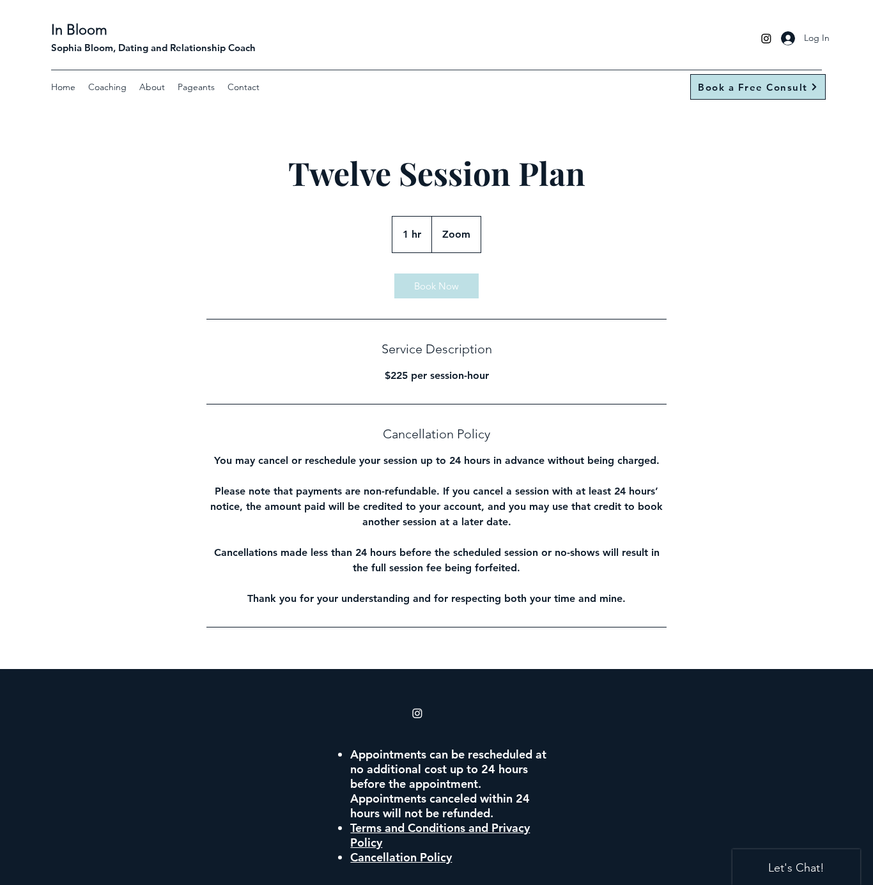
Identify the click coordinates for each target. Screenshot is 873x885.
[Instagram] (766, 38)
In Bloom (79, 29)
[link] (436, 285)
